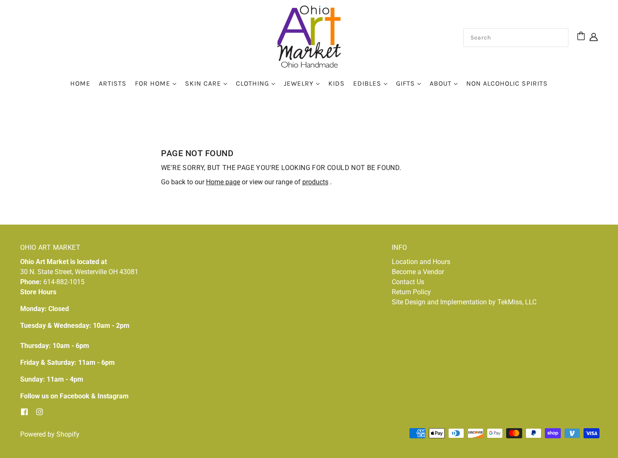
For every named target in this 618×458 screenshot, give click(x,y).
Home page (223, 182)
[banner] (309, 36)
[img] (593, 36)
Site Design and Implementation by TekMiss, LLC (464, 302)
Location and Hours (421, 262)
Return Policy (411, 292)
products (315, 182)
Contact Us (408, 282)
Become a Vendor (418, 272)
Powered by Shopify (49, 434)
